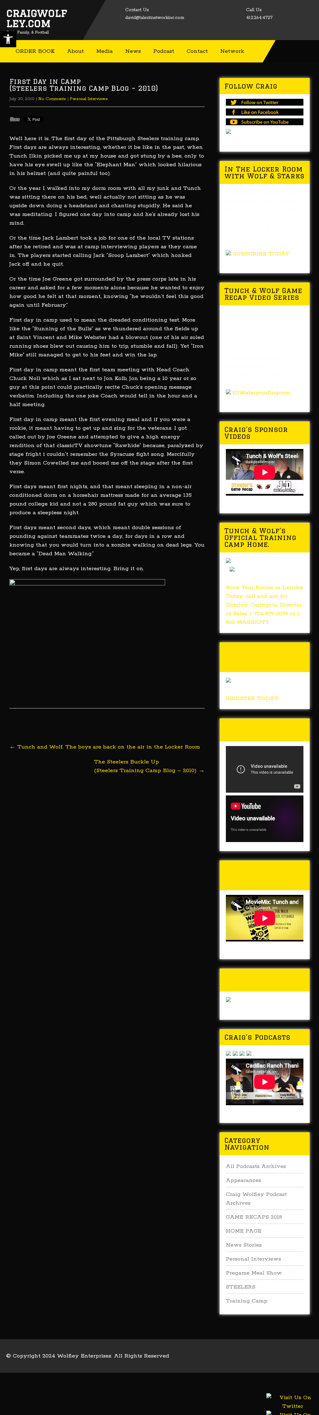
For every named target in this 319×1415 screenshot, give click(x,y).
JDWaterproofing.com (261, 392)
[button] (8, 39)
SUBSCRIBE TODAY (261, 253)
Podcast (163, 51)
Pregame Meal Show (254, 1273)
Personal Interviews (89, 99)
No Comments (52, 99)
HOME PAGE (243, 1231)
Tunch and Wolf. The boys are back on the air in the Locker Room (104, 747)
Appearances (243, 1180)
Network (232, 51)
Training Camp (246, 1301)
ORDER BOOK (35, 51)
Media (104, 51)
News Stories (244, 1245)
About (75, 51)
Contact (197, 51)
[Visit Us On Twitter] (292, 1409)
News (133, 51)
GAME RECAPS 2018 (254, 1217)
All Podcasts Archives (256, 1166)
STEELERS (240, 1287)
